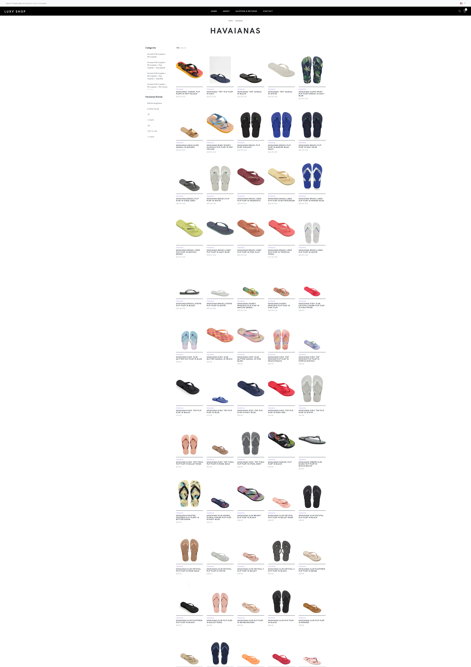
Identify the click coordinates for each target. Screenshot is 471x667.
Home (214, 11)
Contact (268, 11)
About (226, 11)
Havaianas (239, 21)
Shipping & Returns (246, 11)
